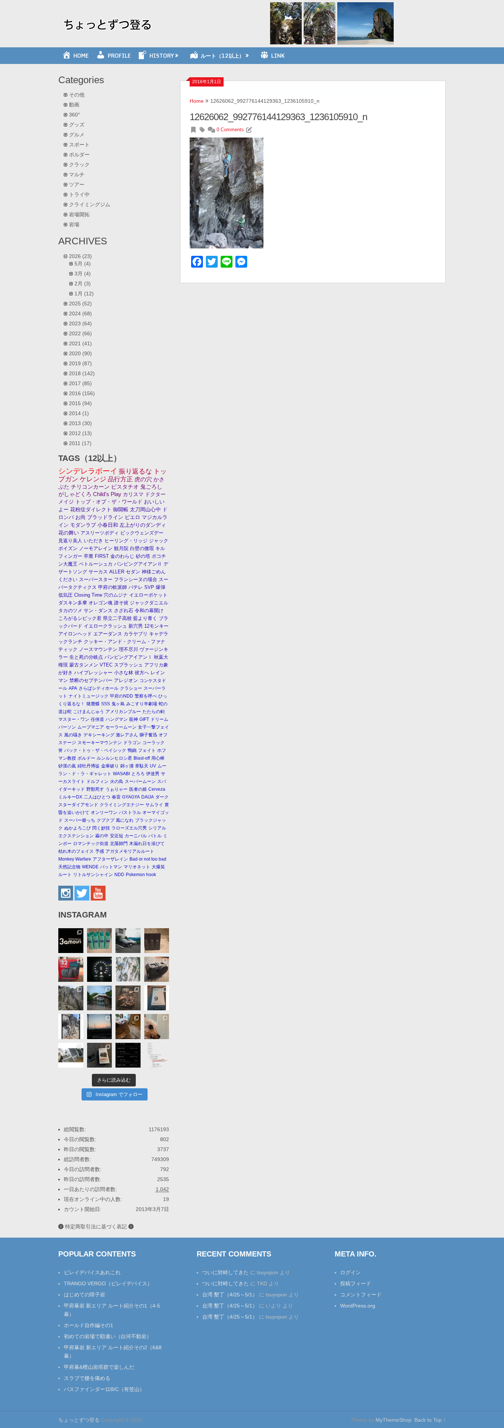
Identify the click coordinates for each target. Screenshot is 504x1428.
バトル (155, 835)
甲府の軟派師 (112, 587)
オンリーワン (104, 812)
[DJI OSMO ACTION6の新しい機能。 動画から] (70, 1026)
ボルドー (86, 758)
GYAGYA (131, 797)
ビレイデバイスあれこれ (92, 1272)
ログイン (350, 1272)
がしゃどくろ (75, 494)
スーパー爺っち (79, 820)
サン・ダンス (98, 610)
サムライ (154, 804)
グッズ (76, 125)
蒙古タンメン (83, 665)
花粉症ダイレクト (90, 509)
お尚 (80, 517)
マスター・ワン (73, 719)
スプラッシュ (128, 665)
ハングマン (117, 719)
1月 (84, 293)
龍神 (133, 719)
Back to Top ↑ (430, 1420)
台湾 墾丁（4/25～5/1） (230, 1295)
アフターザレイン (110, 859)
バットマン (111, 866)
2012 (80, 433)
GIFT (144, 719)
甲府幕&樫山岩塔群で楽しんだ (99, 1367)
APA (73, 688)
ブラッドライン (105, 517)
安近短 (116, 835)
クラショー (131, 688)
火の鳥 (116, 781)
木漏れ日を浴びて (147, 843)
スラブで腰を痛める (87, 1378)
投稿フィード (355, 1283)
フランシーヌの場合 (135, 579)
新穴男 (135, 626)
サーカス (98, 571)
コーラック (153, 742)
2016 (82, 393)
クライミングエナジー (122, 804)
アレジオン (126, 680)
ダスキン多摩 (72, 603)
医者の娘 (138, 789)
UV (153, 766)
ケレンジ (93, 479)
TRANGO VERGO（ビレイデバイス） (108, 1283)
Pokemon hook (141, 874)
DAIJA (147, 797)
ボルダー (79, 154)
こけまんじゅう (88, 711)
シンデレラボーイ (87, 471)
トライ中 (79, 194)
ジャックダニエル (149, 603)
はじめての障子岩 (84, 1295)
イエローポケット (148, 595)
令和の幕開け (149, 610)
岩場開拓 (79, 214)
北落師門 (119, 843)
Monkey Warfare (74, 859)
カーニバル (136, 835)
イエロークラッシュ (105, 626)
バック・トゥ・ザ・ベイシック (95, 750)
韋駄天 (141, 766)
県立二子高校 (117, 618)
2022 (80, 333)
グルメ (76, 135)
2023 (80, 323)
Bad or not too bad (148, 859)
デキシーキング (98, 734)
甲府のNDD (121, 696)
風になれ (125, 820)
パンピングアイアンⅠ (128, 657)
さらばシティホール (98, 688)
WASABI (121, 773)
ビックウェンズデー (141, 533)
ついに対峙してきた (225, 1272)
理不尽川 (128, 649)
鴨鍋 (132, 750)
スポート (79, 144)
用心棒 (158, 758)
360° (74, 115)
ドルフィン (97, 781)
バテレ (135, 587)
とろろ (138, 773)
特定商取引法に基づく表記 (96, 1226)
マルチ (76, 174)
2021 (80, 343)
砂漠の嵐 (67, 766)
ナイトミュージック (88, 696)
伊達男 (152, 773)
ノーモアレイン (96, 548)
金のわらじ (122, 556)
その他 (76, 95)
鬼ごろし (151, 487)
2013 (80, 423)
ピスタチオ (125, 487)
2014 (79, 413)
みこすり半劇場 (141, 703)
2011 (80, 443)
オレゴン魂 (101, 603)
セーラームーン (121, 727)
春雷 (116, 797)
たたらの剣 (153, 711)
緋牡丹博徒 (88, 766)
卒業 (88, 556)
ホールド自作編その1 (88, 1325)
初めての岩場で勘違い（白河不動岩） (108, 1336)
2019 (80, 363)
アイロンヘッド (75, 634)
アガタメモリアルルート (130, 851)
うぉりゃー (117, 789)
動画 (74, 105)
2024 (80, 313)
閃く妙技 (101, 828)
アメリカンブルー (123, 711)
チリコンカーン (90, 487)
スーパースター (96, 579)
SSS (105, 703)
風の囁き (73, 734)
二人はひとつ (97, 797)
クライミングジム (89, 204)
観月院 (121, 548)
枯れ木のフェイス (76, 851)
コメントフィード (361, 1295)
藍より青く (145, 618)
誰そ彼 (121, 603)
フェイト (147, 750)
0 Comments (230, 129)
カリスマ (133, 494)
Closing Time (88, 595)
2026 (80, 256)
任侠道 (97, 719)
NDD (119, 874)
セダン (133, 571)
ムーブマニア (90, 727)
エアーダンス (107, 634)
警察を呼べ (146, 696)
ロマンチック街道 (90, 843)
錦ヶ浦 (127, 766)
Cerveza (156, 789)
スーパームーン (140, 781)
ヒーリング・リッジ (126, 540)
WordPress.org (357, 1306)
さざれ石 (123, 610)
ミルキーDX (70, 797)
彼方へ (142, 672)
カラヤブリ (136, 634)
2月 (83, 283)
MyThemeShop (393, 1420)
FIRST (102, 556)
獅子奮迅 (148, 734)
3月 (83, 274)
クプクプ (105, 820)
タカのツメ (70, 610)
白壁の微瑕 (142, 548)
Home (197, 101)
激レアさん (127, 734)
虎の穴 (143, 479)
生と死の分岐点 (86, 657)
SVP (149, 587)
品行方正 (120, 479)
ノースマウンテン (98, 649)
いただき (93, 540)
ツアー (76, 184)
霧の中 (101, 835)
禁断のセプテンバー (91, 680)
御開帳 (120, 509)
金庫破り (110, 766)
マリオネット (137, 866)
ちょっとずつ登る (79, 1420)
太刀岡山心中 (145, 509)
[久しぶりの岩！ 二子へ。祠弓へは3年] (99, 1026)
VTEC (106, 665)
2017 (80, 383)
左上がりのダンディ (143, 525)
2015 (80, 403)
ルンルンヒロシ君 (114, 758)
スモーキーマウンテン (99, 742)
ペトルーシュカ (96, 564)
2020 (80, 353)
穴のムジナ (116, 595)
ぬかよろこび (77, 828)
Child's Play (107, 494)
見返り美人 (70, 540)
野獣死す (95, 789)
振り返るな (135, 471)
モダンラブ (83, 525)
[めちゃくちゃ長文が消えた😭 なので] (156, 998)
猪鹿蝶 (93, 703)
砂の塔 (143, 556)
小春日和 (107, 525)
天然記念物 (69, 866)
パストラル (130, 812)
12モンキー (156, 626)
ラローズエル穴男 (129, 828)
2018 (82, 373)
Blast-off (142, 758)
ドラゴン (132, 742)
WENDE (90, 866)
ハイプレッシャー (93, 672)
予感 (99, 851)
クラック (79, 164)
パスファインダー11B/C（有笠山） (104, 1389)
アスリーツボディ (99, 533)
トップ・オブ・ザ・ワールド (108, 502)
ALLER (116, 571)
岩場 (74, 224)
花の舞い (68, 533)
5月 (83, 264)
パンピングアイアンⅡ (138, 564)
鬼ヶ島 (118, 703)
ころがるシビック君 (79, 618)
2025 (80, 303)
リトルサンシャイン (93, 874)
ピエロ (132, 517)
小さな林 (123, 672)
